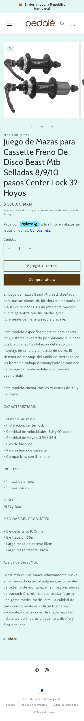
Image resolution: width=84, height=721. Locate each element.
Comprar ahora (42, 279)
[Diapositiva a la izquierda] (32, 126)
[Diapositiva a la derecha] (52, 126)
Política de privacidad (65, 704)
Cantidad (10, 239)
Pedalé (38, 699)
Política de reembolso (33, 704)
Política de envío (44, 712)
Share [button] (12, 639)
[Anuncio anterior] (8, 6)
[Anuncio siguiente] (75, 6)
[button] (9, 24)
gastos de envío (41, 210)
